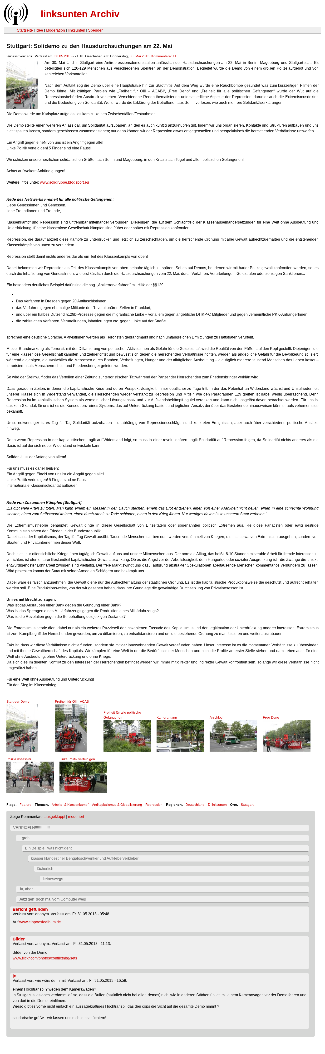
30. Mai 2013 (139, 56)
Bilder (19, 939)
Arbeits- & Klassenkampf (70, 804)
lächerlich (45, 869)
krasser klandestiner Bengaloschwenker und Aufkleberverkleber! (85, 858)
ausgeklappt (54, 817)
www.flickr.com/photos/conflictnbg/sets (45, 958)
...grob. (24, 838)
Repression (153, 804)
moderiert (76, 817)
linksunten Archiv (80, 14)
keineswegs (53, 879)
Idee (39, 30)
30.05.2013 (63, 56)
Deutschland (195, 804)
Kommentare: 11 (163, 56)
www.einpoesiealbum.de (40, 922)
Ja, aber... (27, 889)
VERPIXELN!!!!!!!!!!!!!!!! (31, 828)
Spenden (95, 30)
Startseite (25, 30)
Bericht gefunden (30, 909)
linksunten (76, 30)
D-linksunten (217, 804)
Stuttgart (247, 804)
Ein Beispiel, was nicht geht (48, 848)
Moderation (55, 30)
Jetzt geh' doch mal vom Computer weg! (52, 899)
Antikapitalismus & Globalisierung (117, 804)
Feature (25, 804)
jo (14, 975)
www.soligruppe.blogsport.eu (64, 182)
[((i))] (15, 24)
